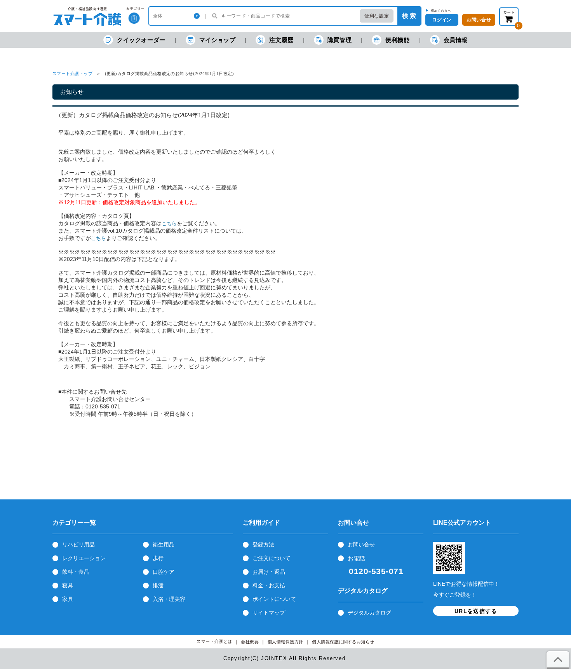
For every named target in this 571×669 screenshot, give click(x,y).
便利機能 (397, 40)
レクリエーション (84, 558)
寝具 (67, 585)
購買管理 (339, 40)
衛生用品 (163, 544)
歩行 (158, 558)
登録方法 (263, 544)
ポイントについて (274, 599)
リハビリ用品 (78, 544)
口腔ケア (163, 571)
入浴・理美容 (169, 599)
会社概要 (250, 642)
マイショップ (217, 40)
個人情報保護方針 (285, 642)
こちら (169, 223)
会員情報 (456, 40)
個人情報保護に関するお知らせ (343, 642)
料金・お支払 (268, 585)
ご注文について (271, 558)
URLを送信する (475, 611)
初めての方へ (441, 10)
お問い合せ (361, 544)
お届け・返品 (268, 571)
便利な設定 (376, 16)
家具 (67, 599)
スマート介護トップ (72, 73)
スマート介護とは (214, 641)
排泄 (158, 585)
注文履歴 (281, 40)
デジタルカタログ (369, 612)
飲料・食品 (75, 571)
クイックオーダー (141, 40)
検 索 (409, 15)
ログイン (441, 20)
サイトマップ (268, 612)
